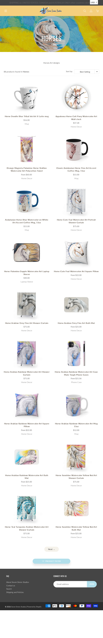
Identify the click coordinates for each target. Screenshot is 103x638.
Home (47, 44)
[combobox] (86, 71)
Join (91, 584)
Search (9, 589)
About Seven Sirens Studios (17, 582)
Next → (51, 549)
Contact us (10, 586)
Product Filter (53, 561)
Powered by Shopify (34, 607)
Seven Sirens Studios (18, 607)
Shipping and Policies (15, 592)
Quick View (26, 98)
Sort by (69, 71)
